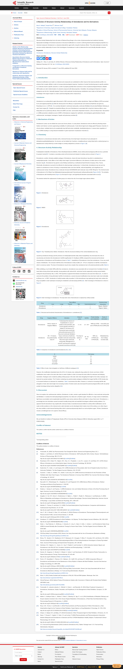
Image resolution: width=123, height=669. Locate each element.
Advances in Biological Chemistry (23, 203)
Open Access (99, 649)
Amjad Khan (49, 25)
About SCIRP (59, 647)
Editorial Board (18, 31)
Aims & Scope (18, 21)
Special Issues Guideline (20, 94)
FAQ (14, 110)
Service (75, 647)
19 (37, 575)
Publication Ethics (101, 652)
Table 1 (69, 260)
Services (72, 8)
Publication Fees (19, 34)
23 (37, 605)
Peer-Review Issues (60, 656)
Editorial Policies (59, 652)
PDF (55, 34)
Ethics (56, 649)
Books (45, 8)
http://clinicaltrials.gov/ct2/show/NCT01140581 (52, 584)
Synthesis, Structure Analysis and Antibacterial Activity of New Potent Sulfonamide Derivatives (22, 77)
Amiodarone (39, 53)
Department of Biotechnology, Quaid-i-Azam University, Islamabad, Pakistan (57, 32)
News (54, 8)
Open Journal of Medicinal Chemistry (46, 18)
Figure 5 (38, 283)
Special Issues (59, 661)
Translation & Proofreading (79, 654)
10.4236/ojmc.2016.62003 (46, 34)
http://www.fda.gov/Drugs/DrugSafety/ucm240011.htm (54, 535)
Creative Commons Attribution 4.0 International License (74, 640)
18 (37, 568)
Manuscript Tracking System (79, 649)
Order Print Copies (77, 652)
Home (17, 8)
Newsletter (16, 100)
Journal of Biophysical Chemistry (22, 163)
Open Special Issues (19, 87)
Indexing (16, 38)
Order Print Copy (18, 104)
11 (80, 312)
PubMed (72, 458)
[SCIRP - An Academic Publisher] (23, 3)
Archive (16, 28)
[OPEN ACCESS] (90, 3)
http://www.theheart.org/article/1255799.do (51, 577)
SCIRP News (80, 667)
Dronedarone (47, 53)
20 (37, 580)
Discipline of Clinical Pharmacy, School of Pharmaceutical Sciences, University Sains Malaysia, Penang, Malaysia (67, 30)
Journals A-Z (41, 649)
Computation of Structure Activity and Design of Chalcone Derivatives (22, 67)
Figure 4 (58, 174)
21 (69, 349)
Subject (40, 652)
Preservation (99, 654)
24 (37, 612)
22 (37, 596)
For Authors (58, 654)
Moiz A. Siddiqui (40, 25)
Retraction (99, 656)
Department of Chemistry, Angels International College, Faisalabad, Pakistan (57, 27)
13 (100, 273)
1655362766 (19, 286)
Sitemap (40, 656)
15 (66, 349)
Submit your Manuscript (66, 667)
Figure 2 (98, 154)
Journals (35, 8)
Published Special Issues (20, 91)
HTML (59, 34)
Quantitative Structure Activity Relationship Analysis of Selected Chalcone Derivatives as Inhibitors (22, 60)
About (62, 8)
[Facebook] (19, 271)
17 (37, 559)
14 (83, 280)
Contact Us (16, 107)
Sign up (54, 667)
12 (103, 269)
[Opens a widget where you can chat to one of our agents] (116, 666)
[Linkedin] (24, 271)
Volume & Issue (76, 659)
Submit (81, 8)
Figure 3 (95, 172)
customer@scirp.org (21, 280)
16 (37, 552)
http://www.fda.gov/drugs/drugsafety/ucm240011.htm (54, 573)
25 (37, 615)
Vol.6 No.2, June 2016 (63, 18)
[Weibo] (29, 271)
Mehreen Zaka (58, 25)
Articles (25, 8)
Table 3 (66, 381)
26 (37, 624)
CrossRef (66, 458)
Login (107, 3)
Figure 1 (83, 143)
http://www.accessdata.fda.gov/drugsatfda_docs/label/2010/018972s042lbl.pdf (60, 629)
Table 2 (106, 265)
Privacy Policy (100, 659)
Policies (99, 647)
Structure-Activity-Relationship (59, 53)
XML (63, 34)
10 (99, 172)
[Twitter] (14, 271)
